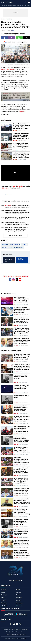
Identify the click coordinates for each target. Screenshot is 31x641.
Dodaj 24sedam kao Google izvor (16, 42)
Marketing (25, 629)
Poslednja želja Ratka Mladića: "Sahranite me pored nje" (20, 376)
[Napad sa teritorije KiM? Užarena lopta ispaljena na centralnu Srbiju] (7, 389)
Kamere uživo (12, 5)
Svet (2, 598)
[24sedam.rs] (7, 2)
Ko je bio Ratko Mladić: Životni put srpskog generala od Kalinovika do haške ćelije (20, 522)
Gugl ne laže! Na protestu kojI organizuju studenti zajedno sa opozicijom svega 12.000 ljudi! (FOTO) (21, 136)
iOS (14, 186)
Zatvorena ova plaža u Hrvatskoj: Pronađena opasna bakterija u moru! (17, 223)
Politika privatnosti (19, 632)
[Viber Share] (11, 37)
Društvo (3, 603)
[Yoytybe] (17, 624)
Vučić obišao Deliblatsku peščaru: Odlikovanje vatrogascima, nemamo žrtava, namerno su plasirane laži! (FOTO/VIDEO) (21, 419)
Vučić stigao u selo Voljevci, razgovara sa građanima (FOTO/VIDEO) (17, 206)
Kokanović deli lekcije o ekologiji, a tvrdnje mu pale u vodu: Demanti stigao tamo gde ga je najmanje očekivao (21, 491)
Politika (19, 5)
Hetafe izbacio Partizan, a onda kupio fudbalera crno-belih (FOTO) (17, 218)
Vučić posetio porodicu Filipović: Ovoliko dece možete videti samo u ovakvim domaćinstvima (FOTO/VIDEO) (21, 450)
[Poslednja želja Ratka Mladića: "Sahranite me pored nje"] (7, 378)
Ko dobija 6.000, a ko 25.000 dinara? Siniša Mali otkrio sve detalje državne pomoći (21, 310)
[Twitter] (17, 279)
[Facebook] (10, 279)
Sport (24, 5)
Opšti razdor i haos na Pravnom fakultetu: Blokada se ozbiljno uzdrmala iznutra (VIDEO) (21, 512)
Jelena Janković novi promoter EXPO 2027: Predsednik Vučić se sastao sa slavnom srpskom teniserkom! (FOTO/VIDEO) (20, 408)
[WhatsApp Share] (19, 37)
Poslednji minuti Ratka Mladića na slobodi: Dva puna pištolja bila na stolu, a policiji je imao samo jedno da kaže (21, 320)
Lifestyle (4, 606)
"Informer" (22, 112)
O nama (5, 629)
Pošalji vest (9, 632)
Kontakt (11, 629)
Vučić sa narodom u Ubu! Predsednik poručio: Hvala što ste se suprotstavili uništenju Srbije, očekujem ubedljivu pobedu (21, 429)
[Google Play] (21, 614)
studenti (24, 244)
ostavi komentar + (21, 259)
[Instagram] (13, 279)
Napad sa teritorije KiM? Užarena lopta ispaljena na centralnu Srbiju (21, 387)
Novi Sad (19, 606)
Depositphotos (20, 634)
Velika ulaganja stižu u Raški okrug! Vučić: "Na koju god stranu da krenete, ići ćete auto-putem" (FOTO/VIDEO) (21, 481)
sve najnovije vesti (15, 235)
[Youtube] (20, 279)
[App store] (9, 614)
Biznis (18, 590)
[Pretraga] (26, 2)
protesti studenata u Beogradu (12, 247)
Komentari (25, 201)
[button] (15, 173)
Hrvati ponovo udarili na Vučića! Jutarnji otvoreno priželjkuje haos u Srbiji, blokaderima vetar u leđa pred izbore (21, 543)
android (20, 186)
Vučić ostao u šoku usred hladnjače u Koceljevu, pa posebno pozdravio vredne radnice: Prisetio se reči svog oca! (21, 357)
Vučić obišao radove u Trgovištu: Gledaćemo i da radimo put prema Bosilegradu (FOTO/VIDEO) (20, 532)
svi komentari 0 (8, 260)
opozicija (5, 244)
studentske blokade (8, 69)
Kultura (18, 592)
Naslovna (3, 19)
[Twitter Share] (26, 37)
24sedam (5, 188)
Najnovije (4, 5)
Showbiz (4, 595)
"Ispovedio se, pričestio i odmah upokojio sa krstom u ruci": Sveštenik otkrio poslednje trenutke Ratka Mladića (21, 501)
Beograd (19, 598)
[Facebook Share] (4, 37)
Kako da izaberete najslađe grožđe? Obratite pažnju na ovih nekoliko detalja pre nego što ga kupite (16, 229)
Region (18, 600)
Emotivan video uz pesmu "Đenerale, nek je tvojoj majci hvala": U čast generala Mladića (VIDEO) (21, 300)
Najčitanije (15, 201)
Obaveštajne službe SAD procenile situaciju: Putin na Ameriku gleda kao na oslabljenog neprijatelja (17, 212)
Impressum (17, 629)
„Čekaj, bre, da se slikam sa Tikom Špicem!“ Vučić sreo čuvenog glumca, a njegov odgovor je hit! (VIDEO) (21, 331)
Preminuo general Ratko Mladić (21, 396)
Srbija (18, 595)
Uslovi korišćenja (11, 634)
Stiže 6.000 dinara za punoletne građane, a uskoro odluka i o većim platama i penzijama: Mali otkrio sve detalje (21, 553)
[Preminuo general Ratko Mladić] (7, 399)
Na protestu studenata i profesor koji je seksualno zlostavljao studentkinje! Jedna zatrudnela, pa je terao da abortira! (21, 146)
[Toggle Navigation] (29, 2)
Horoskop (19, 603)
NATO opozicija (15, 244)
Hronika (3, 600)
